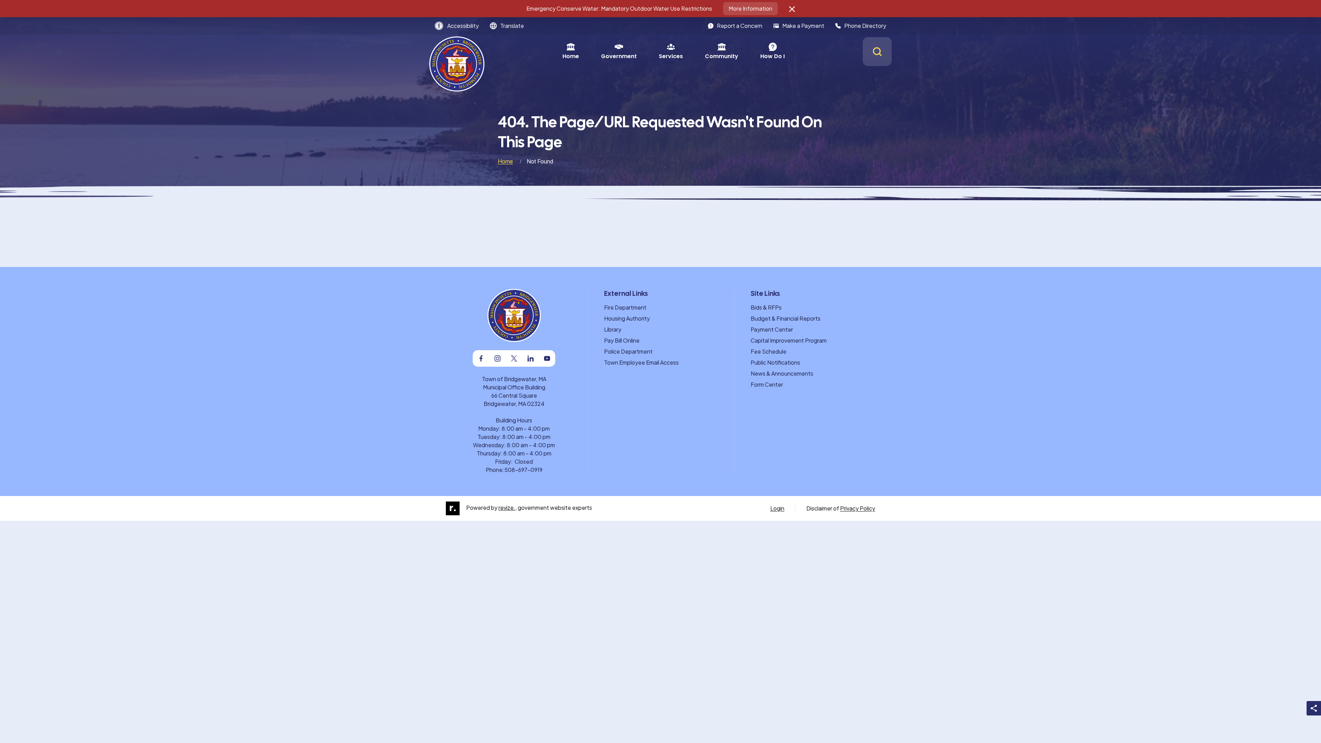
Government (619, 56)
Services (671, 56)
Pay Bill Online (622, 340)
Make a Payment (803, 25)
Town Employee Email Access (641, 362)
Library (612, 329)
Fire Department (625, 307)
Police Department (628, 351)
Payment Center (772, 329)
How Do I (772, 56)
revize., (507, 507)
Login (777, 508)
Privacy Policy (857, 508)
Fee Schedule (768, 351)
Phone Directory (865, 25)
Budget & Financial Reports (785, 318)
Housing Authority (627, 318)
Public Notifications (775, 362)
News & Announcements (782, 373)
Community (721, 56)
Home (570, 56)
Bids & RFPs (766, 307)
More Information (750, 8)
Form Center (767, 384)
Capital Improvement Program (789, 340)
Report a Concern (739, 25)
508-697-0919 (523, 469)
